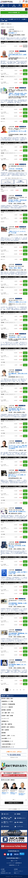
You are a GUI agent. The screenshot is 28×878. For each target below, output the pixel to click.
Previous (1, 800)
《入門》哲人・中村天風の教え (15, 168)
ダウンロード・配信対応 (7, 707)
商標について (16, 873)
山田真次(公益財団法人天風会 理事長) (16, 170)
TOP (1, 15)
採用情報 (16, 869)
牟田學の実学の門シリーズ (7, 747)
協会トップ (13, 860)
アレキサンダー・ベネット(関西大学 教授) (17, 450)
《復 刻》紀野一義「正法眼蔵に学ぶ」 (17, 511)
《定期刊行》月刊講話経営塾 (8, 704)
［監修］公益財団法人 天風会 (19, 203)
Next (25, 800)
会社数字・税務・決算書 (7, 715)
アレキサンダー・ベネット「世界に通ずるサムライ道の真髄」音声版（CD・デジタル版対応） (17, 447)
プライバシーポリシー (18, 871)
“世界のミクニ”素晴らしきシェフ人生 (17, 302)
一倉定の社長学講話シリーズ (8, 744)
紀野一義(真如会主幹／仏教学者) (15, 513)
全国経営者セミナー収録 (7, 701)
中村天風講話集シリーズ (7, 741)
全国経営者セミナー (13, 865)
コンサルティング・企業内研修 (13, 862)
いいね (16, 854)
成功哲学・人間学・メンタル (8, 735)
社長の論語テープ (12, 32)
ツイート (22, 854)
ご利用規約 (3, 871)
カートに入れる (25, 70)
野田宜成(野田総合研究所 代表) (15, 478)
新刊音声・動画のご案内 (7, 698)
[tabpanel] (5, 788)
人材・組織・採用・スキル (7, 712)
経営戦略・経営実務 (6, 709)
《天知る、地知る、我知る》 (15, 267)
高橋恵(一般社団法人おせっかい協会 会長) (17, 269)
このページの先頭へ (14, 809)
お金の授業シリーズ (6, 738)
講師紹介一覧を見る (14, 802)
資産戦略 (3, 732)
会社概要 (2, 869)
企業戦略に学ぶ (5, 721)
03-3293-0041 (14, 755)
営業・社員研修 (5, 729)
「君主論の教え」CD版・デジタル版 (17, 337)
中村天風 (10, 203)
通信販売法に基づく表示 (6, 873)
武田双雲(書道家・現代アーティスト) (16, 376)
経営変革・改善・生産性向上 (8, 727)
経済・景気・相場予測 (6, 724)
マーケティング (5, 718)
